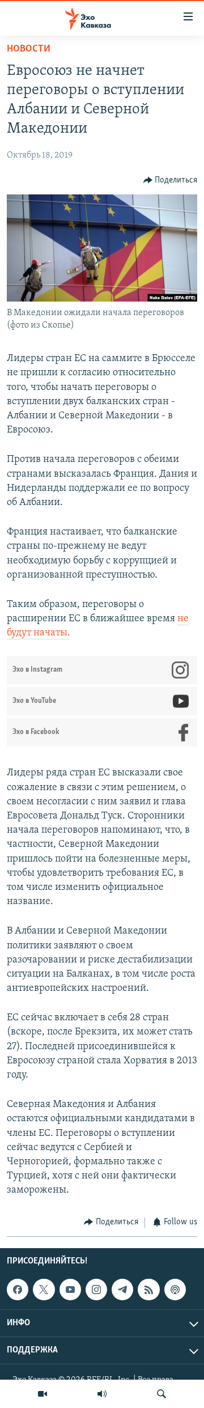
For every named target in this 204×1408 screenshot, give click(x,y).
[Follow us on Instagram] (96, 1289)
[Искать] (161, 1394)
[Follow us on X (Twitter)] (43, 1289)
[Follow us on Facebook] (17, 1289)
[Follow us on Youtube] (70, 1289)
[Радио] (102, 1394)
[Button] (170, 180)
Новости (28, 49)
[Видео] (43, 1394)
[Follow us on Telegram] (122, 1289)
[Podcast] (175, 1289)
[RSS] (148, 1289)
